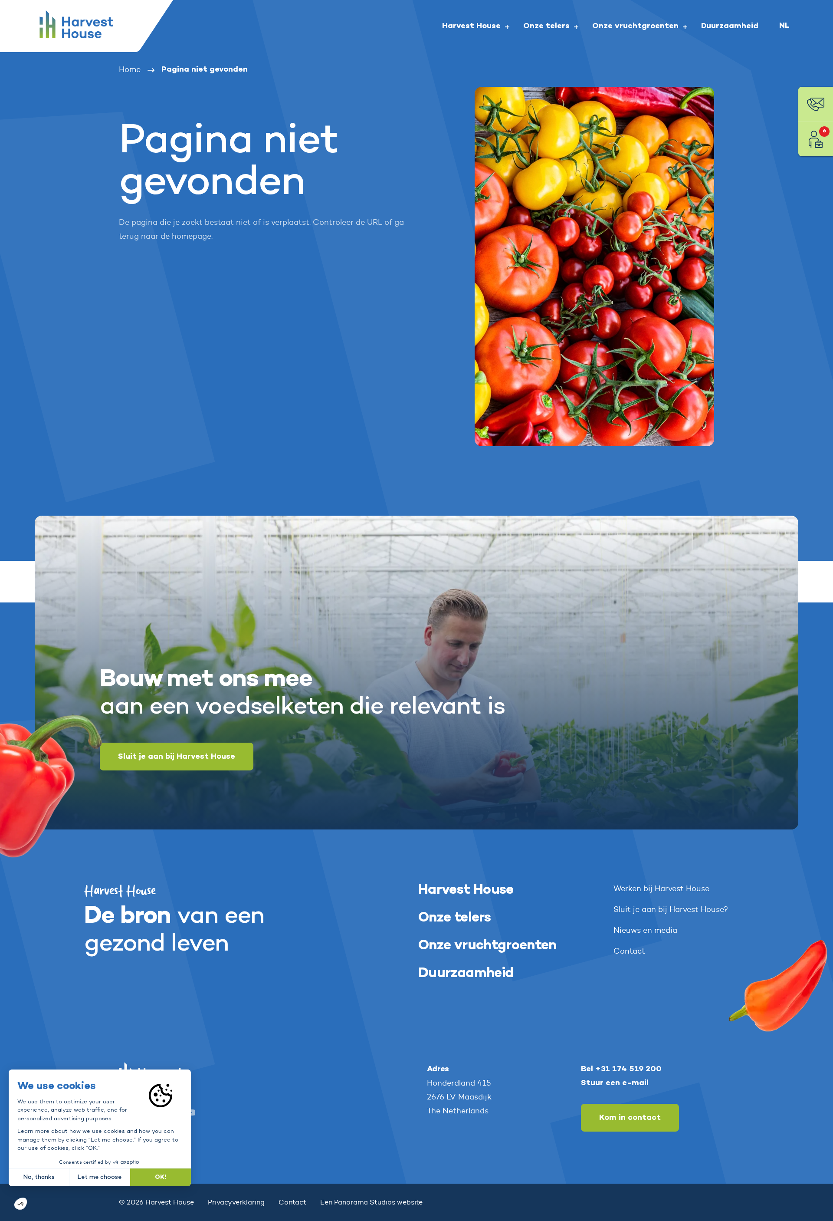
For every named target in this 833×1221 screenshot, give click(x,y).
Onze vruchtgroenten (487, 945)
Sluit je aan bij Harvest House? (670, 909)
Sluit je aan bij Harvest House (176, 756)
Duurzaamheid (465, 973)
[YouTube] (191, 1114)
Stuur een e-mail (615, 1083)
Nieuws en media (645, 930)
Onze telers (454, 917)
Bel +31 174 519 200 (621, 1069)
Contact (629, 951)
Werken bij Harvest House (661, 888)
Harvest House (466, 890)
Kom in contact (630, 1117)
